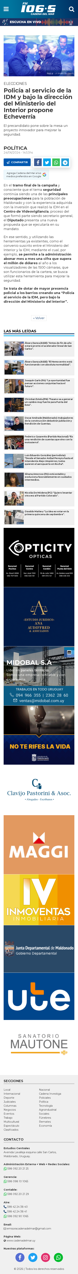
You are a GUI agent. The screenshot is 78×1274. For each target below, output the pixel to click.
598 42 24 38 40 (17, 1206)
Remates (45, 1121)
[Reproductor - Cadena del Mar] (39, 22)
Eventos (9, 1113)
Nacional (44, 1089)
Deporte (9, 1097)
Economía (45, 1125)
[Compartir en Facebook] (38, 162)
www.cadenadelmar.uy (20, 1240)
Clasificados (11, 1129)
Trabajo (8, 1117)
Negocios (10, 1109)
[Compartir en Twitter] (47, 162)
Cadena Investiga (50, 1093)
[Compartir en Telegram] (65, 162)
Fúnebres (45, 1117)
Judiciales (10, 1101)
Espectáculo (11, 1125)
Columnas (10, 1105)
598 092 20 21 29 (18, 1194)
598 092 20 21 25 (17, 1168)
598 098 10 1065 (17, 1181)
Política (43, 1101)
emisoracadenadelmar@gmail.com (29, 1228)
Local (7, 1089)
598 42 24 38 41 (17, 1211)
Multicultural (11, 1121)
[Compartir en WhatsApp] (56, 162)
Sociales (44, 1113)
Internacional (12, 1093)
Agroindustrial (47, 1109)
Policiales (45, 1097)
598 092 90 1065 (17, 1216)
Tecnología (46, 1105)
